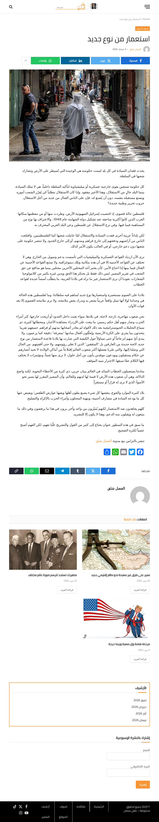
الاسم (146, 750)
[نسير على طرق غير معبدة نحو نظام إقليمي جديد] (116, 549)
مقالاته (81, 806)
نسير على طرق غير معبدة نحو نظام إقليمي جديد (120, 575)
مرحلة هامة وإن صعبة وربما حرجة (129, 644)
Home (146, 19)
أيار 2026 (141, 713)
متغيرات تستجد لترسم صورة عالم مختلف (52, 575)
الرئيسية (99, 806)
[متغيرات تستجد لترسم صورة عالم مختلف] (43, 549)
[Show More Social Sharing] (26, 60)
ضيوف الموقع (142, 28)
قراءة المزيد (140, 589)
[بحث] (11, 6)
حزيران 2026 (138, 707)
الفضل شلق (135, 49)
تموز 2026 (140, 700)
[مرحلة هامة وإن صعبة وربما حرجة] (116, 619)
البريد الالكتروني (140, 766)
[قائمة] (147, 6)
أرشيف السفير (45, 812)
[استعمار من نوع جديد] (79, 115)
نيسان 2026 (139, 720)
